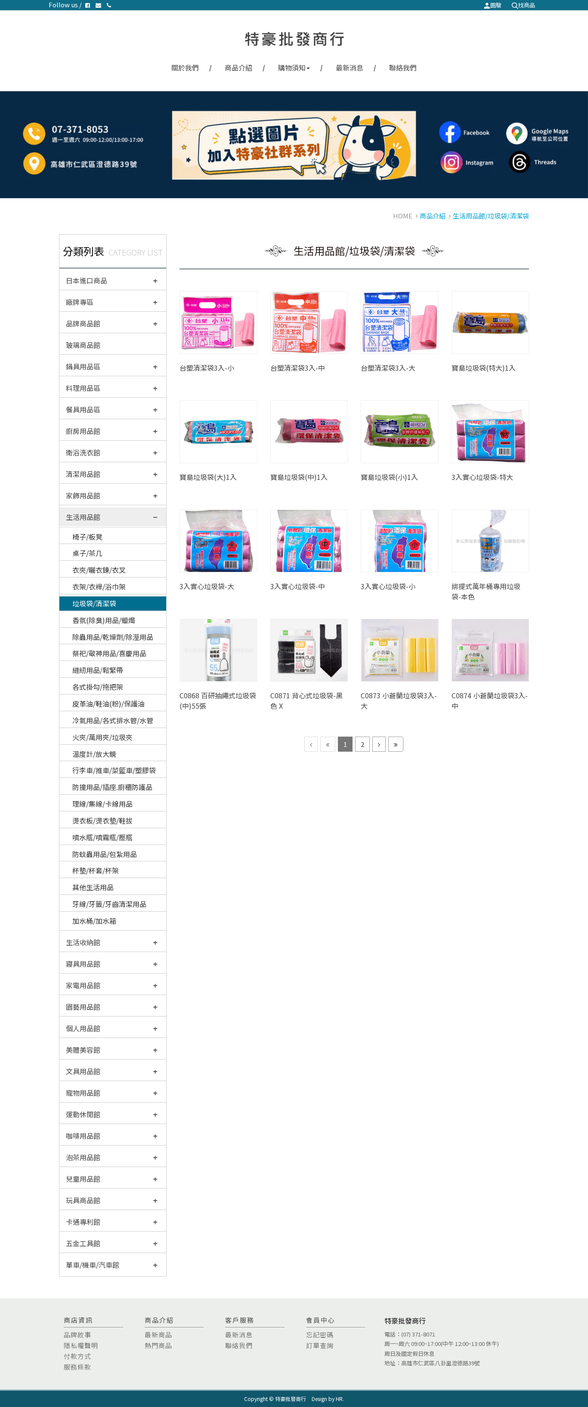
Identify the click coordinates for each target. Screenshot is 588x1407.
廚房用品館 (83, 431)
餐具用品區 (83, 409)
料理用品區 (83, 388)
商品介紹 (238, 67)
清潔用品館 (83, 474)
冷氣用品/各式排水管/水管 (112, 720)
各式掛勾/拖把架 (97, 687)
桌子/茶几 (87, 553)
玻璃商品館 (83, 345)
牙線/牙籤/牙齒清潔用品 (109, 904)
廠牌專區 (79, 302)
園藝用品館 (83, 1006)
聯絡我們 (403, 67)
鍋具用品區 (83, 366)
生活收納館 (83, 942)
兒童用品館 (83, 1179)
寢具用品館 (83, 963)
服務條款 (77, 1366)
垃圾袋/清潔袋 (94, 603)
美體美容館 (83, 1049)
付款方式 (77, 1356)
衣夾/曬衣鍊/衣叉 (99, 570)
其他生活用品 (93, 887)
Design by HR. (328, 1398)
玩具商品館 (83, 1200)
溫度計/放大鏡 (94, 754)
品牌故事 (77, 1334)
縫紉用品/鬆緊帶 (97, 670)
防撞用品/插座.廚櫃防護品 (112, 787)
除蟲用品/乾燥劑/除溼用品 (112, 637)
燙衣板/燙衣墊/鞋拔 (102, 820)
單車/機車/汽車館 (92, 1265)
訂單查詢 (320, 1345)
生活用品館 (83, 517)
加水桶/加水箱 (94, 920)
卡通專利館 (83, 1222)
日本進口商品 (86, 280)
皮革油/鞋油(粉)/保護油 (108, 703)
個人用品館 (83, 1028)
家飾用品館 (83, 495)
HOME (402, 215)
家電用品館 (83, 985)
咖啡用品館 (83, 1136)
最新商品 (158, 1334)
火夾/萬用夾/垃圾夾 (102, 737)
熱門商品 (158, 1345)
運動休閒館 (83, 1114)
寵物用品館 (83, 1093)
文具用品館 (83, 1071)
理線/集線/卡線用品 (102, 804)
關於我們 (185, 67)
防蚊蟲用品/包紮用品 (104, 854)
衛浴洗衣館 (83, 452)
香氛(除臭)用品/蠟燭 (103, 620)
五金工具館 (83, 1243)
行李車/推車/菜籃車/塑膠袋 (114, 770)
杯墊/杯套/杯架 (95, 870)
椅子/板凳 (87, 536)
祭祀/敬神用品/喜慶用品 (109, 653)
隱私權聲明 (81, 1345)
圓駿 (495, 5)
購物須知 (292, 67)
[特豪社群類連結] (294, 144)
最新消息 (349, 67)
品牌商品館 (83, 323)
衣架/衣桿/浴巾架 (99, 586)
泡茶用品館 (83, 1157)
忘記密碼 (320, 1334)
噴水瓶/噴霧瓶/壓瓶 (102, 837)
